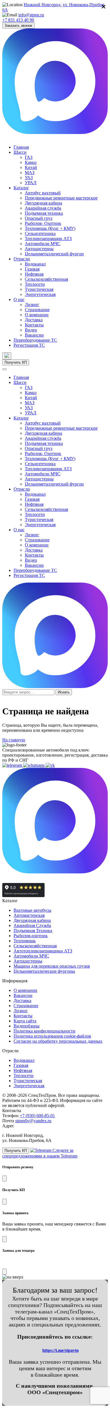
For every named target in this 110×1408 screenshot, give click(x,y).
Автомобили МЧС (42, 243)
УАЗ (29, 177)
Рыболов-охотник (31, 935)
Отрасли (22, 258)
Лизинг (32, 304)
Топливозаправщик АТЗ (48, 238)
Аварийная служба (43, 208)
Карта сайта (25, 1020)
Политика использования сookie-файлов (52, 1036)
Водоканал (35, 264)
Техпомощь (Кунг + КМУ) (50, 228)
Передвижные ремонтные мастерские (61, 198)
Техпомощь (25, 940)
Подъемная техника (44, 213)
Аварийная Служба (32, 925)
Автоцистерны (39, 248)
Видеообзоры (26, 1025)
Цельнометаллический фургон (54, 253)
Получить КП (16, 362)
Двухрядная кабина (43, 203)
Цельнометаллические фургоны (44, 971)
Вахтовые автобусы (32, 910)
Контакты (34, 324)
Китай (31, 167)
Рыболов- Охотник (43, 223)
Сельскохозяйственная (46, 279)
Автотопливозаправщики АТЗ (43, 950)
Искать (64, 692)
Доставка (34, 319)
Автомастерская (29, 915)
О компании (37, 314)
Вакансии (34, 335)
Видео (31, 330)
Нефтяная (34, 274)
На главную (13, 739)
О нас (19, 299)
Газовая (32, 269)
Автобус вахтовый (43, 192)
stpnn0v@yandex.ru (33, 1120)
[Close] (4, 1178)
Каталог (21, 187)
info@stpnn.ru (31, 14)
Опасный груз (38, 218)
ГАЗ (28, 157)
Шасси (20, 152)
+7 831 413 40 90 (18, 19)
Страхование (37, 309)
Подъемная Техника (33, 930)
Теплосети (35, 284)
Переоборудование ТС (35, 340)
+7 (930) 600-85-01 (37, 1115)
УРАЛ (30, 182)
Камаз (30, 162)
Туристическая (39, 289)
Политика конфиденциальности (44, 1031)
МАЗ (29, 172)
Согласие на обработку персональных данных (58, 1041)
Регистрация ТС (29, 345)
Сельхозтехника (40, 233)
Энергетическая (40, 294)
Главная (21, 147)
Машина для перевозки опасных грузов (52, 966)
